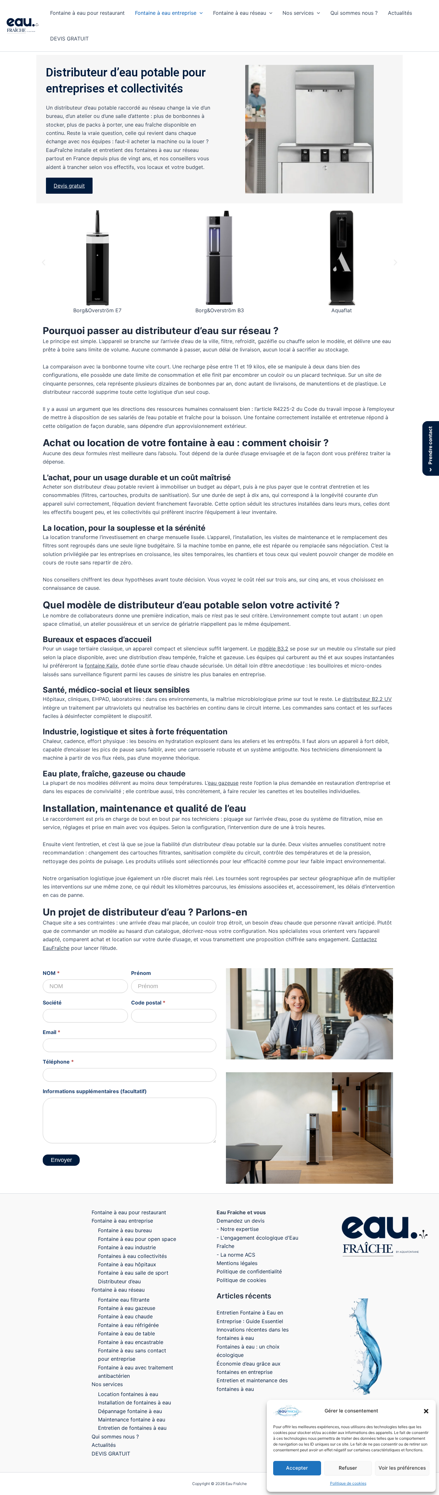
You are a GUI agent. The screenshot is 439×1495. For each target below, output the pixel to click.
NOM (51, 973)
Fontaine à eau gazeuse (126, 1308)
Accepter (297, 1468)
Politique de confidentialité (249, 1271)
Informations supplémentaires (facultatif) (95, 1091)
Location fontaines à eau (128, 1394)
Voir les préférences (402, 1468)
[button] (426, 1411)
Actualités (400, 13)
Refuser (348, 1468)
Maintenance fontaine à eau (131, 1419)
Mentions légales (237, 1263)
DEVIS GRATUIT (69, 38)
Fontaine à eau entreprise (165, 13)
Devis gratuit (69, 185)
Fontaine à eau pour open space (137, 1239)
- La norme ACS (236, 1255)
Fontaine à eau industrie (127, 1247)
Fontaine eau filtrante (123, 1299)
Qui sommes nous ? (354, 13)
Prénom (141, 973)
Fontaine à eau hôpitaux (127, 1264)
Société (52, 1002)
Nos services (298, 13)
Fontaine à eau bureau (125, 1230)
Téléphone (58, 1061)
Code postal (148, 1002)
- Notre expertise (238, 1229)
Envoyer (61, 1160)
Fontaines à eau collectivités (132, 1256)
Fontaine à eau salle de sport (133, 1272)
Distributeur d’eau (119, 1281)
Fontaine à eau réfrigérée (128, 1325)
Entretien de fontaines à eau (132, 1428)
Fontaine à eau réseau (239, 13)
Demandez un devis (240, 1220)
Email (51, 1032)
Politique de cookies (348, 1483)
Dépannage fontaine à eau (130, 1411)
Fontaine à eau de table (126, 1333)
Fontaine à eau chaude (125, 1316)
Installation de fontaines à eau (134, 1402)
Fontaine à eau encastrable (130, 1342)
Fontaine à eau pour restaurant (87, 13)
